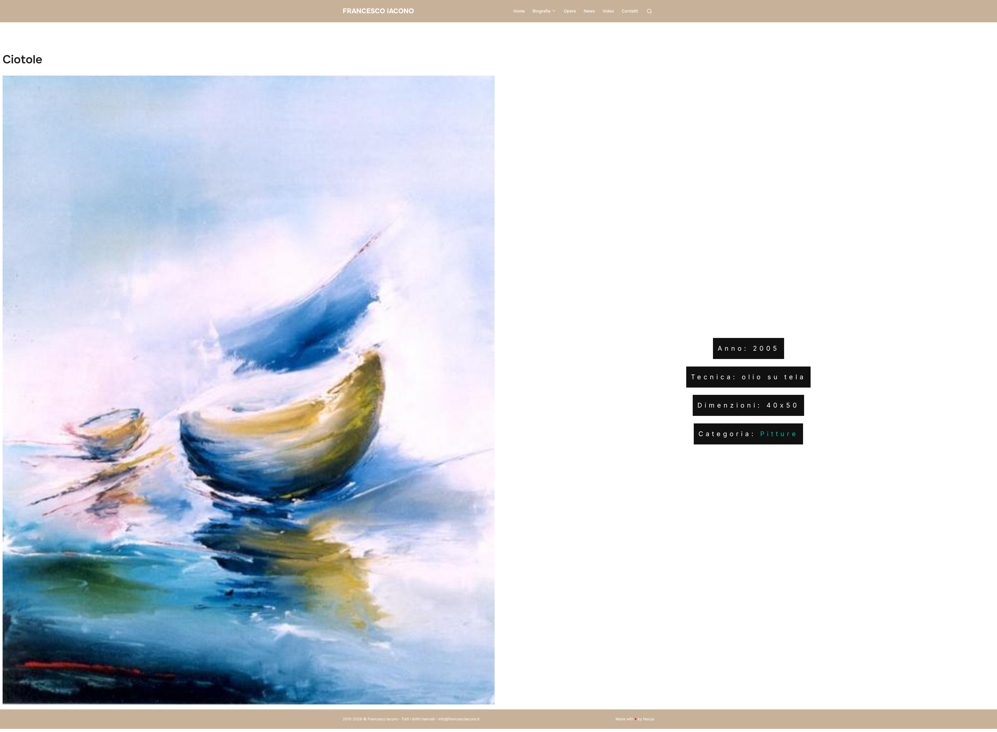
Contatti (630, 11)
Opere (570, 11)
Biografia (541, 11)
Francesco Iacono (378, 11)
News (589, 11)
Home (519, 11)
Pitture (779, 434)
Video (608, 11)
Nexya (648, 719)
